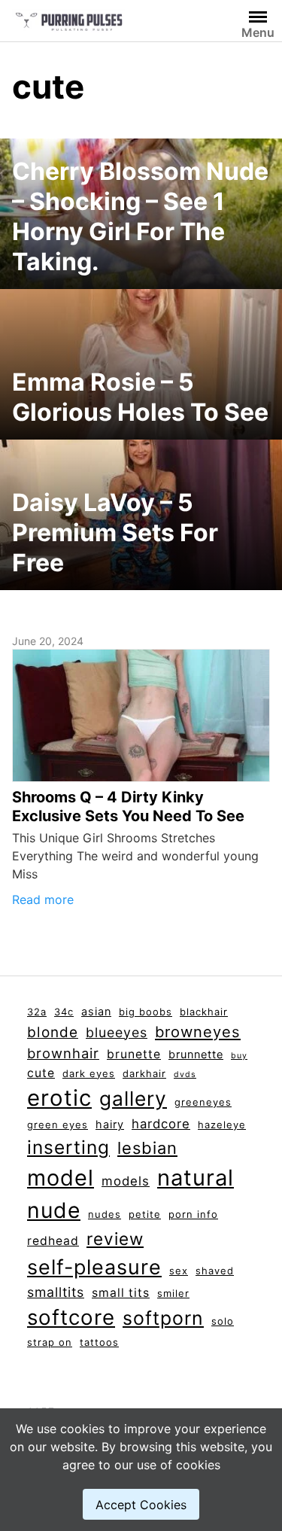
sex (178, 1271)
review (115, 1238)
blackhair (204, 1012)
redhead (53, 1241)
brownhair (63, 1053)
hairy (110, 1124)
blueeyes (116, 1032)
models (126, 1181)
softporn (163, 1318)
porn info (193, 1214)
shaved (215, 1271)
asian (96, 1011)
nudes (104, 1214)
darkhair (144, 1073)
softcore (71, 1317)
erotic (59, 1098)
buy (239, 1056)
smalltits (55, 1292)
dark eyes (88, 1073)
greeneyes (203, 1102)
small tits (121, 1293)
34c (64, 1012)
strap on (49, 1342)
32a (37, 1012)
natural (195, 1177)
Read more (43, 899)
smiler (173, 1293)
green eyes (57, 1125)
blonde (52, 1032)
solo (222, 1321)
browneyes (198, 1032)
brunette (134, 1054)
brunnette (195, 1054)
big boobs (145, 1012)
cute (41, 1073)
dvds (185, 1074)
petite (145, 1214)
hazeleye (222, 1125)
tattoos (99, 1342)
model (60, 1177)
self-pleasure (94, 1267)
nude (53, 1210)
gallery (133, 1098)
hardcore (161, 1123)
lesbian (147, 1148)
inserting (68, 1147)
